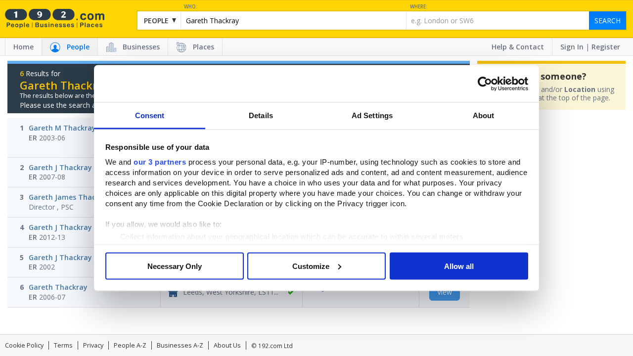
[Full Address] (290, 292)
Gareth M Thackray (62, 128)
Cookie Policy (24, 345)
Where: (418, 6)
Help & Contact (518, 46)
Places (203, 46)
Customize (310, 266)
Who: (190, 6)
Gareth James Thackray (70, 197)
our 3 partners (160, 162)
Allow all (459, 266)
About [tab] (484, 115)
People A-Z (130, 345)
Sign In (572, 46)
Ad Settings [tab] (372, 115)
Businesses (141, 46)
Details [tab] (261, 115)
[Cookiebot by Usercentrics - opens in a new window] (485, 83)
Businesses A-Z (180, 345)
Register (605, 46)
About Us (227, 345)
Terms (63, 345)
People (78, 46)
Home (23, 46)
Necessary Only (174, 266)
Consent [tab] (150, 115)
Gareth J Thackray (60, 167)
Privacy (93, 345)
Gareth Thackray (58, 287)
